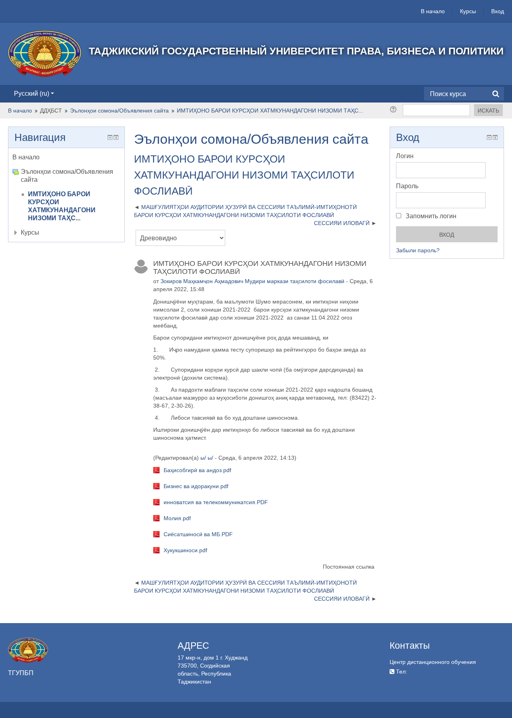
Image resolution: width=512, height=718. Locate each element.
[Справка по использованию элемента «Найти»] (394, 109)
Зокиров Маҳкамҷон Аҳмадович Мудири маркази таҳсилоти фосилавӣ (252, 281)
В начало (433, 11)
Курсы (468, 11)
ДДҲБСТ (51, 110)
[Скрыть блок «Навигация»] (110, 137)
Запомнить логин (430, 216)
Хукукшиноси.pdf (185, 550)
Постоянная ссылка (348, 566)
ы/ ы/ (206, 458)
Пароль (407, 186)
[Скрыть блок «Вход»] (489, 137)
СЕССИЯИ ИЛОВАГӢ (342, 223)
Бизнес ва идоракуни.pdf (196, 486)
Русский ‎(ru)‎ (31, 93)
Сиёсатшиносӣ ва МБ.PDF (198, 534)
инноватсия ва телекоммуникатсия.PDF (216, 502)
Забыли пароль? (418, 250)
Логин (405, 156)
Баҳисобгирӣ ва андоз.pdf (197, 470)
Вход (497, 11)
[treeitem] (66, 157)
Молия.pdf (177, 518)
